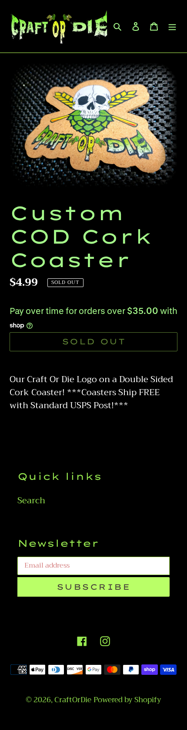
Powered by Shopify (127, 700)
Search (31, 500)
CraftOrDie (72, 700)
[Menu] (172, 26)
